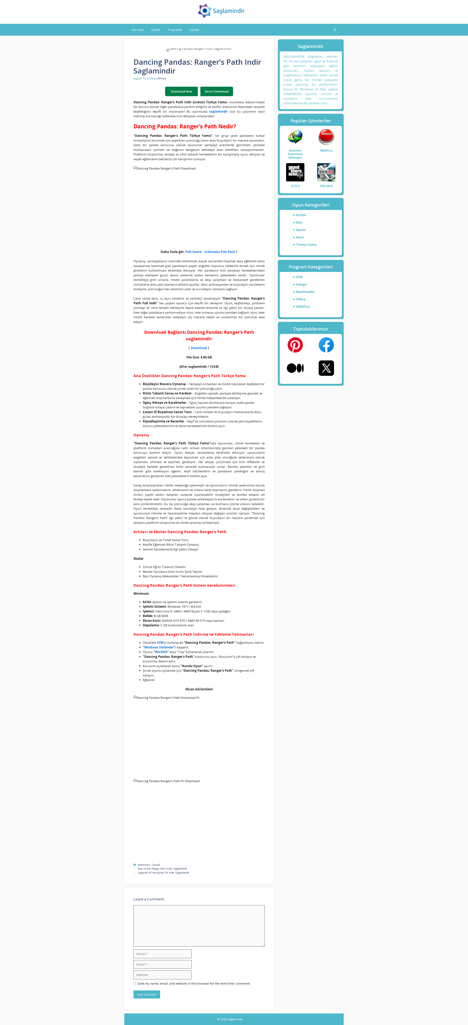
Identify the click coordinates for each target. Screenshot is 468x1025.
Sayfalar (194, 29)
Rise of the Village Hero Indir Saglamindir (162, 868)
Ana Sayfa (138, 29)
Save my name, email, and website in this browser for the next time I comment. (193, 983)
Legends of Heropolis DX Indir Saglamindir (163, 872)
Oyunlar (156, 29)
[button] (335, 30)
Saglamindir (264, 11)
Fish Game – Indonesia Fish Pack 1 (211, 252)
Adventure (144, 864)
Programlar (175, 29)
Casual (156, 864)
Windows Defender (159, 647)
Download (199, 348)
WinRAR (161, 652)
